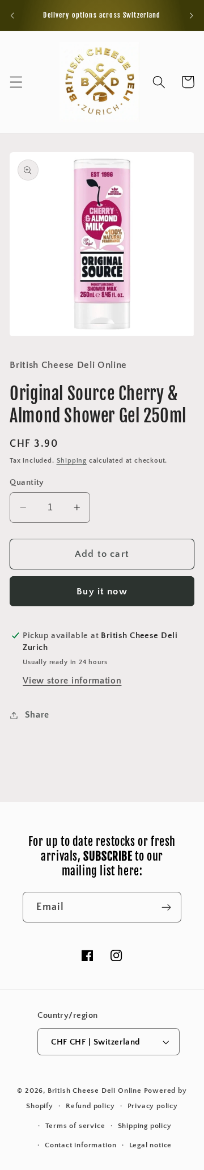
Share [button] (37, 715)
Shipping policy (145, 1126)
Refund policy (90, 1106)
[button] (16, 82)
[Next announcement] (191, 15)
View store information (72, 681)
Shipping (72, 460)
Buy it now (102, 591)
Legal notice (150, 1145)
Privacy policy (153, 1106)
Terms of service (75, 1126)
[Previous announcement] (12, 15)
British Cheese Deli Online (95, 1090)
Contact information (80, 1145)
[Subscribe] (166, 907)
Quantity (27, 482)
